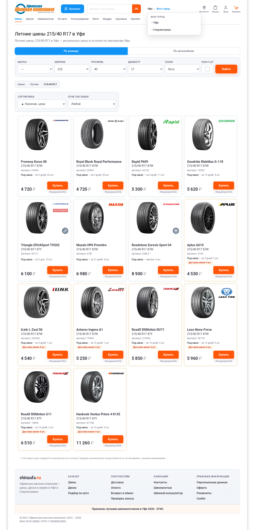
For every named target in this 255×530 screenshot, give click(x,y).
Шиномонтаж (46, 18)
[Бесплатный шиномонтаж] (65, 231)
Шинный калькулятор (168, 493)
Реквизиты (204, 493)
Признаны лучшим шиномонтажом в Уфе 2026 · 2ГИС (127, 508)
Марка (22, 62)
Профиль (97, 62)
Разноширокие (80, 18)
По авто (62, 18)
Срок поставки (78, 96)
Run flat (207, 62)
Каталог (74, 8)
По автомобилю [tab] (184, 50)
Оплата (116, 487)
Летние (34, 84)
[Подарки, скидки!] (176, 231)
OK (136, 8)
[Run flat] (207, 69)
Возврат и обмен (122, 493)
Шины (18, 18)
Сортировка (26, 96)
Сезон (169, 62)
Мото (96, 18)
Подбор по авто (78, 493)
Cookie (201, 498)
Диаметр (134, 62)
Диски (30, 18)
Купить (58, 185)
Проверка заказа (122, 498)
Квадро (107, 18)
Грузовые (121, 18)
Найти (226, 69)
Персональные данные (212, 482)
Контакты (160, 482)
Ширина (60, 62)
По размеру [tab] (71, 50)
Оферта (202, 487)
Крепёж (135, 18)
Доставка (117, 482)
